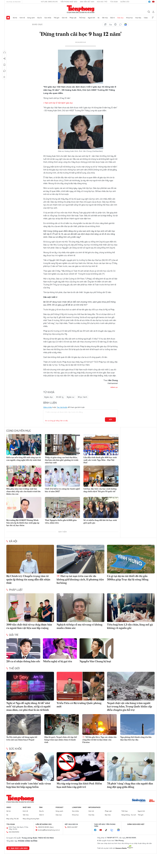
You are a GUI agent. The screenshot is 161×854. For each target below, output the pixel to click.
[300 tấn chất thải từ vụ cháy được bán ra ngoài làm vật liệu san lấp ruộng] (30, 607)
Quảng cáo (124, 2)
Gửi (110, 420)
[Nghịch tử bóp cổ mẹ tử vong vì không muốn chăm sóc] (80, 607)
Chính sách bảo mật (135, 824)
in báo (115, 24)
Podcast (59, 807)
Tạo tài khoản (62, 407)
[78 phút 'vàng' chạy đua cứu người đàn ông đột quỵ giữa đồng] (131, 766)
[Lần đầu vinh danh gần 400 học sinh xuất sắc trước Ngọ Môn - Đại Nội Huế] (101, 444)
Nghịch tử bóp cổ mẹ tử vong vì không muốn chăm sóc (79, 626)
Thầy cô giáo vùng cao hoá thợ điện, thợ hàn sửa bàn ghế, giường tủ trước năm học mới (62, 460)
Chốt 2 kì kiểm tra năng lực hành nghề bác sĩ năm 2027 (62, 490)
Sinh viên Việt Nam (87, 2)
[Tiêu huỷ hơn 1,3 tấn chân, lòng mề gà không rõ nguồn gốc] (131, 607)
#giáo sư (70, 397)
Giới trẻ (64, 18)
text (110, 24)
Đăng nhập (47, 407)
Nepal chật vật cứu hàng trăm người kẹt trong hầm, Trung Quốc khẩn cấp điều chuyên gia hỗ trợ (129, 706)
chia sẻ (105, 24)
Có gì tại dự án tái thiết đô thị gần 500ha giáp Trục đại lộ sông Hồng (127, 577)
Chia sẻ (4, 58)
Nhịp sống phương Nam (31, 819)
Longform (76, 807)
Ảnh (40, 807)
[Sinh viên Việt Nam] (139, 801)
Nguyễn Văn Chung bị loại (95, 661)
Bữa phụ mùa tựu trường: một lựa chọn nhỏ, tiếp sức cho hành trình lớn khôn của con (23, 491)
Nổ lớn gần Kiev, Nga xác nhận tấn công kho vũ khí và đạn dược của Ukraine (99, 739)
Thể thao (82, 18)
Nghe (4, 52)
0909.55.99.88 (43, 827)
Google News (125, 24)
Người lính (91, 18)
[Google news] (119, 830)
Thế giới (56, 18)
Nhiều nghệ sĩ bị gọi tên (57, 661)
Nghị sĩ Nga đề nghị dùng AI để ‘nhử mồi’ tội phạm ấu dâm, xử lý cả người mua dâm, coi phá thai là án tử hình (28, 706)
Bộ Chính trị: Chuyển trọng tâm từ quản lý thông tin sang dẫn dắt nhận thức (28, 579)
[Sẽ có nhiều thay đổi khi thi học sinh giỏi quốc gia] (101, 507)
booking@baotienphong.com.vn (49, 830)
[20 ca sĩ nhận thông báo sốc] (23, 648)
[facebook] (149, 2)
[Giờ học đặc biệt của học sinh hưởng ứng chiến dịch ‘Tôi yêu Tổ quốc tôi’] (101, 476)
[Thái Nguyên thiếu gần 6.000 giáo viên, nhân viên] (62, 507)
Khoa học (129, 18)
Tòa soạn (114, 2)
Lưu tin (4, 65)
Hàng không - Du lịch (128, 815)
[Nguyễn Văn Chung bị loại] (96, 648)
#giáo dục (48, 397)
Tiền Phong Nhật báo (68, 2)
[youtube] (153, 2)
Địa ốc (39, 18)
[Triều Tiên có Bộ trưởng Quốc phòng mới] (80, 686)
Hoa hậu (138, 18)
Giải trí (112, 18)
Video (146, 18)
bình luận (120, 24)
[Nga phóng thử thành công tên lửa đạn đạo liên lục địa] (137, 724)
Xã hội (15, 18)
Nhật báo (27, 807)
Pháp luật (73, 18)
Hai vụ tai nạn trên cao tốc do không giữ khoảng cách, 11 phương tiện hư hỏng (80, 579)
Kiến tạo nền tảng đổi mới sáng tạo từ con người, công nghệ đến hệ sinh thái (23, 458)
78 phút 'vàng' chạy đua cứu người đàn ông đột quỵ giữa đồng (130, 785)
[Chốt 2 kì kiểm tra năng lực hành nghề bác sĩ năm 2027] (62, 476)
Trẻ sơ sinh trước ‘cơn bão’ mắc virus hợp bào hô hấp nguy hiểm (28, 785)
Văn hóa (105, 18)
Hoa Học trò (102, 2)
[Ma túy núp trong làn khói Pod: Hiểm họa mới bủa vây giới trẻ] (80, 766)
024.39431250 (14, 832)
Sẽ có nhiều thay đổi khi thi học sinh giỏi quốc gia (100, 521)
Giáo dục (120, 18)
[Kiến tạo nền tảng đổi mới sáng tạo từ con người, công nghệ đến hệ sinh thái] (23, 444)
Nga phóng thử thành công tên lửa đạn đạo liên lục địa (135, 738)
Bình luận (4, 71)
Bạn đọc (108, 815)
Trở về (4, 77)
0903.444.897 (72, 827)
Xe (98, 18)
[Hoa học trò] (152, 801)
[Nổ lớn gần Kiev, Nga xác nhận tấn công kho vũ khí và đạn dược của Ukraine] (99, 724)
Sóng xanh (31, 18)
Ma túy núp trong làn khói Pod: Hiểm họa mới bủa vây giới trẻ (79, 785)
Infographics (94, 807)
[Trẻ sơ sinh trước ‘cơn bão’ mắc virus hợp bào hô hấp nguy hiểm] (30, 766)
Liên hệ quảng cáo (44, 824)
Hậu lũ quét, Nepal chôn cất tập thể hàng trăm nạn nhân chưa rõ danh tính (60, 739)
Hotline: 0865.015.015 (49, 2)
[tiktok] (107, 830)
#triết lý (59, 397)
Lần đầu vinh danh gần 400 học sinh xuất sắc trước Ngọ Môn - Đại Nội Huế (100, 460)
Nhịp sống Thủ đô (12, 819)
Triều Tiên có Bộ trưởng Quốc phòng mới (79, 704)
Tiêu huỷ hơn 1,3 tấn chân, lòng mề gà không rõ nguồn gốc (130, 626)
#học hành (82, 397)
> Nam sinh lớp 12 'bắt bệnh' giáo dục (58, 103)
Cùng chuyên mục (18, 430)
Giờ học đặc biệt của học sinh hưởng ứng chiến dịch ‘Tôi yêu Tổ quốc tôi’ (100, 490)
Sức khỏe (47, 18)
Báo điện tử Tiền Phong (80, 9)
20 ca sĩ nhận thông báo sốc (23, 661)
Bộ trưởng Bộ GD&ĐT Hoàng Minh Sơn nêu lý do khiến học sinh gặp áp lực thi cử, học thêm (22, 523)
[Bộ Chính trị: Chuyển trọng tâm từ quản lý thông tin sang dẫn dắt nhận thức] (30, 559)
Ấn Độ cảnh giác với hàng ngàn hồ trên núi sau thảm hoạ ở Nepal (21, 738)
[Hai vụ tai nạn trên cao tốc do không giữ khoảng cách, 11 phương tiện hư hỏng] (80, 559)
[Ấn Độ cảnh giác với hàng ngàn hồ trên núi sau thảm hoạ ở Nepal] (23, 724)
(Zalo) (52, 827)
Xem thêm (153, 17)
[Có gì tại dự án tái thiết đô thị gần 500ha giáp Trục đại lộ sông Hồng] (131, 559)
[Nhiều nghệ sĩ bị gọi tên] (60, 648)
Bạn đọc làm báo (19, 848)
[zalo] (113, 830)
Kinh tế (22, 18)
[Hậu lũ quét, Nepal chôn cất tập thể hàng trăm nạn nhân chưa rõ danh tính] (61, 724)
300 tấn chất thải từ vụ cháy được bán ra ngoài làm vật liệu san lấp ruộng (29, 626)
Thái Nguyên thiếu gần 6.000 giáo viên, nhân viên (61, 521)
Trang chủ (8, 17)
